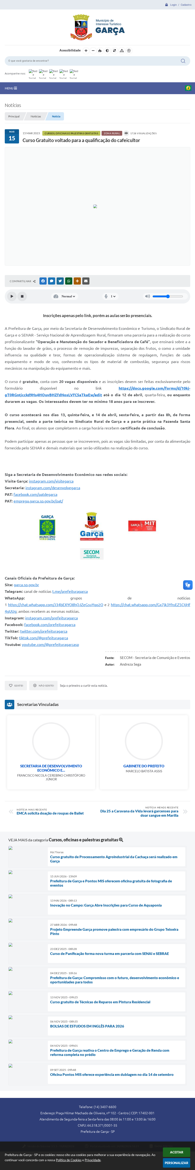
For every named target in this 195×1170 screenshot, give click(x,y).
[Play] (12, 296)
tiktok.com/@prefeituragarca (43, 638)
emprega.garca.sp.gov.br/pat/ (38, 501)
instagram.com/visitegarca (51, 481)
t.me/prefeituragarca (70, 591)
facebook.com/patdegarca (35, 494)
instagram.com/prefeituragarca (51, 618)
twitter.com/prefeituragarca (43, 631)
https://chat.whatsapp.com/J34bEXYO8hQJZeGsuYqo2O (55, 605)
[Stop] (22, 296)
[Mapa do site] (122, 51)
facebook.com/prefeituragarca (49, 624)
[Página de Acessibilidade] (129, 51)
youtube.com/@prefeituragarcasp (50, 644)
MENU (9, 88)
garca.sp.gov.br (26, 585)
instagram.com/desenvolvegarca (52, 488)
